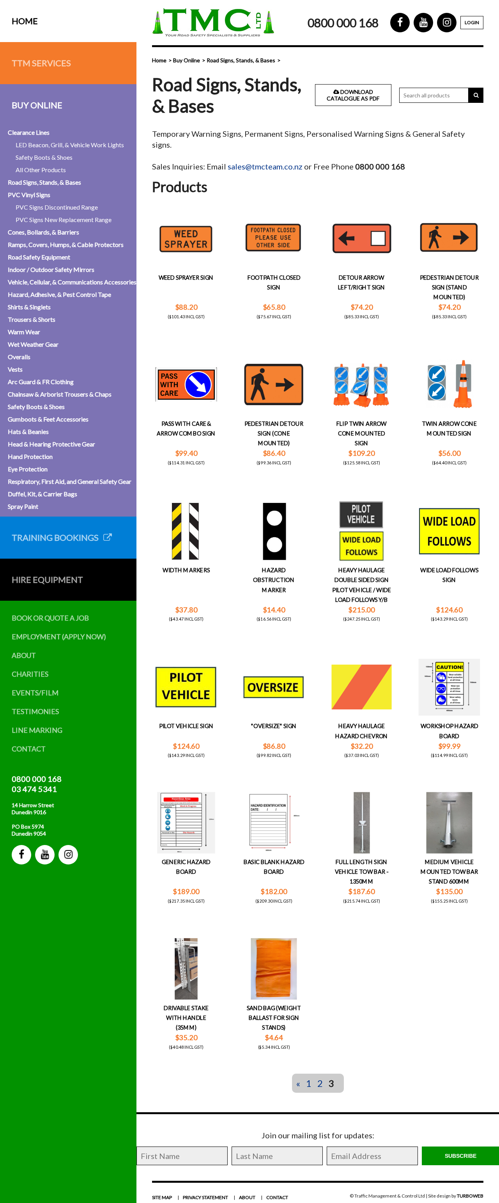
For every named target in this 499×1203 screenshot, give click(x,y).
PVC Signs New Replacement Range (63, 219)
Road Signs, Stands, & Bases (44, 182)
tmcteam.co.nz (277, 166)
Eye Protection (28, 469)
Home (25, 21)
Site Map (162, 1197)
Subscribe (460, 1156)
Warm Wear (24, 331)
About (24, 655)
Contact (29, 748)
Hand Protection (30, 456)
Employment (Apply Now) (59, 636)
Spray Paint (23, 506)
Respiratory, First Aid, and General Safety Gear (69, 481)
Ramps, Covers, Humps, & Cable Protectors (66, 244)
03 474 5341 (34, 789)
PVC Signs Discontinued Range (57, 207)
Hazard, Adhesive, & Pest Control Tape (59, 294)
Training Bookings (57, 537)
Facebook (21, 854)
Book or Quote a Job (50, 618)
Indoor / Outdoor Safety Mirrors (51, 269)
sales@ (240, 166)
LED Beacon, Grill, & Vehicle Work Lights (70, 144)
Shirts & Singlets (29, 306)
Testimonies (35, 711)
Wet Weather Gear (33, 344)
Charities (30, 674)
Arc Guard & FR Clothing (41, 381)
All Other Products (41, 169)
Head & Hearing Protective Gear (51, 444)
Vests (15, 369)
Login (472, 22)
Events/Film (35, 692)
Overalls (19, 356)
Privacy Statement (205, 1197)
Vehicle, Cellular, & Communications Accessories (72, 282)
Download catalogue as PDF (353, 95)
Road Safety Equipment (39, 257)
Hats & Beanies (28, 431)
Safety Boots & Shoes (44, 157)
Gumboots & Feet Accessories (48, 419)
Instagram (68, 854)
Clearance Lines (29, 132)
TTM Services (41, 63)
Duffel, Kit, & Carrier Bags (42, 493)
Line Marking (37, 730)
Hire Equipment (47, 579)
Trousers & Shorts (31, 319)
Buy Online (37, 105)
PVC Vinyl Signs (29, 194)
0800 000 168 (37, 778)
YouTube (45, 854)
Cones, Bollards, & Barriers (43, 232)
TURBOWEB (470, 1196)
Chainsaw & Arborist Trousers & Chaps (59, 394)
